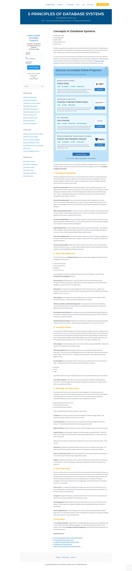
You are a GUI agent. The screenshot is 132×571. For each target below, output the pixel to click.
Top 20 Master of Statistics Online (62, 544)
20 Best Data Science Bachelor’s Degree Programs (67, 546)
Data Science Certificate (30, 123)
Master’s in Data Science (30, 115)
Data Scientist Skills (28, 167)
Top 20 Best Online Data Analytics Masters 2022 (66, 542)
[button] (102, 4)
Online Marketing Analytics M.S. (31, 112)
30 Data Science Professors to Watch (33, 134)
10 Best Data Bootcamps (30, 97)
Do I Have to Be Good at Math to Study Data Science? (67, 538)
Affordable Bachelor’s (29, 121)
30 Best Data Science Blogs (30, 137)
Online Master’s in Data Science (31, 103)
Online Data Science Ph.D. (30, 100)
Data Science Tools (28, 170)
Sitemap (58, 557)
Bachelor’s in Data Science (30, 118)
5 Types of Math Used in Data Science (63, 540)
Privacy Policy (65, 557)
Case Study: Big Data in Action (31, 151)
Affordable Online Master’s (30, 106)
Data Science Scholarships (30, 164)
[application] (63, 5)
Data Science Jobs (28, 176)
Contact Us (73, 557)
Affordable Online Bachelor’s (31, 109)
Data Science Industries (29, 173)
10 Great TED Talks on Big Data (31, 140)
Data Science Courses (29, 161)
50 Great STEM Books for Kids (31, 143)
